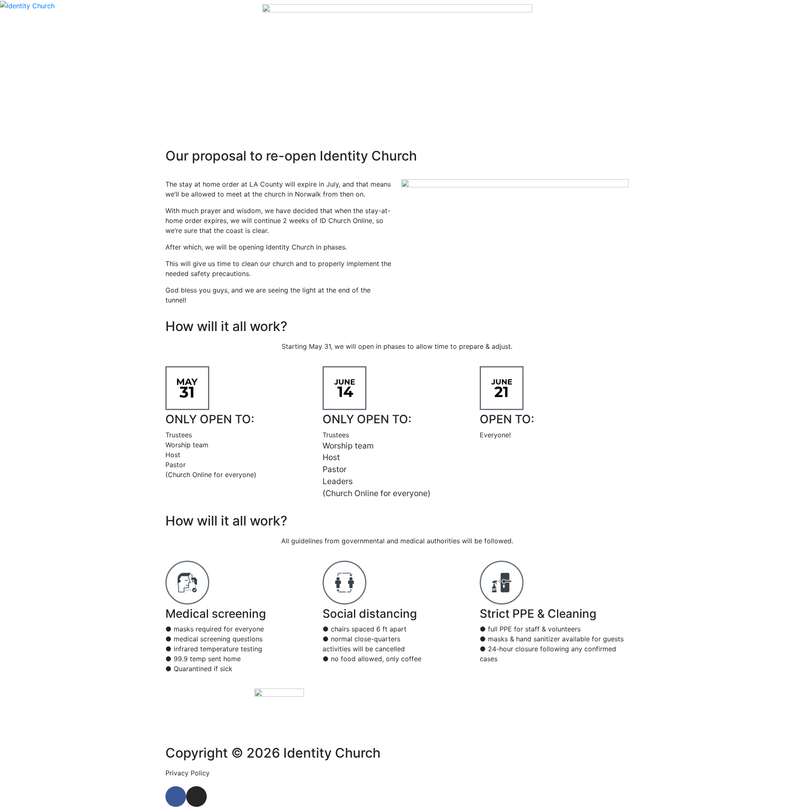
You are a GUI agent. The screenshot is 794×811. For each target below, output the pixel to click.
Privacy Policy (187, 773)
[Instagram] (196, 796)
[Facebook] (175, 796)
